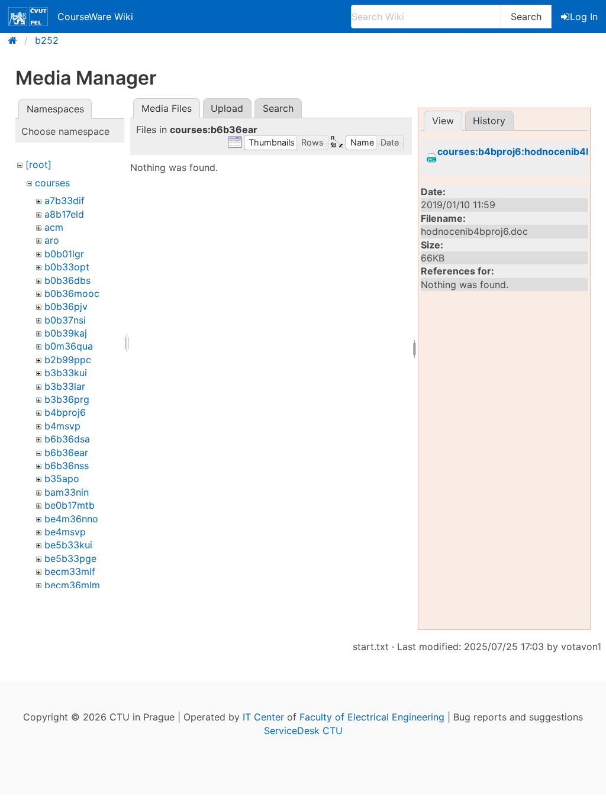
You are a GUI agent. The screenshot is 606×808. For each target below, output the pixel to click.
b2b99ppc (67, 360)
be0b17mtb (69, 505)
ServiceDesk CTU (303, 730)
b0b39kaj (65, 333)
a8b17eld (64, 214)
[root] (38, 164)
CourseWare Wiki (95, 16)
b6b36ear (66, 452)
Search (526, 16)
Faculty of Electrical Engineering (371, 717)
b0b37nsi (65, 320)
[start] (16, 40)
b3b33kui (65, 373)
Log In (584, 16)
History (489, 121)
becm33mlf (69, 571)
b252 (47, 40)
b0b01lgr (64, 254)
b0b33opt (66, 267)
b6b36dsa (67, 439)
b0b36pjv (66, 306)
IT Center (263, 717)
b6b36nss (66, 465)
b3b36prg (66, 399)
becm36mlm (72, 585)
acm (53, 227)
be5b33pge (70, 558)
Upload (227, 108)
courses (52, 183)
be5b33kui (68, 545)
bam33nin (66, 492)
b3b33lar (64, 386)
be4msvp (65, 532)
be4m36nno (71, 519)
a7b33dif (64, 200)
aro (51, 240)
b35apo (61, 478)
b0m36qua (68, 346)
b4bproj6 (65, 412)
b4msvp (62, 426)
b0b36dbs (67, 280)
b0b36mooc (71, 293)
